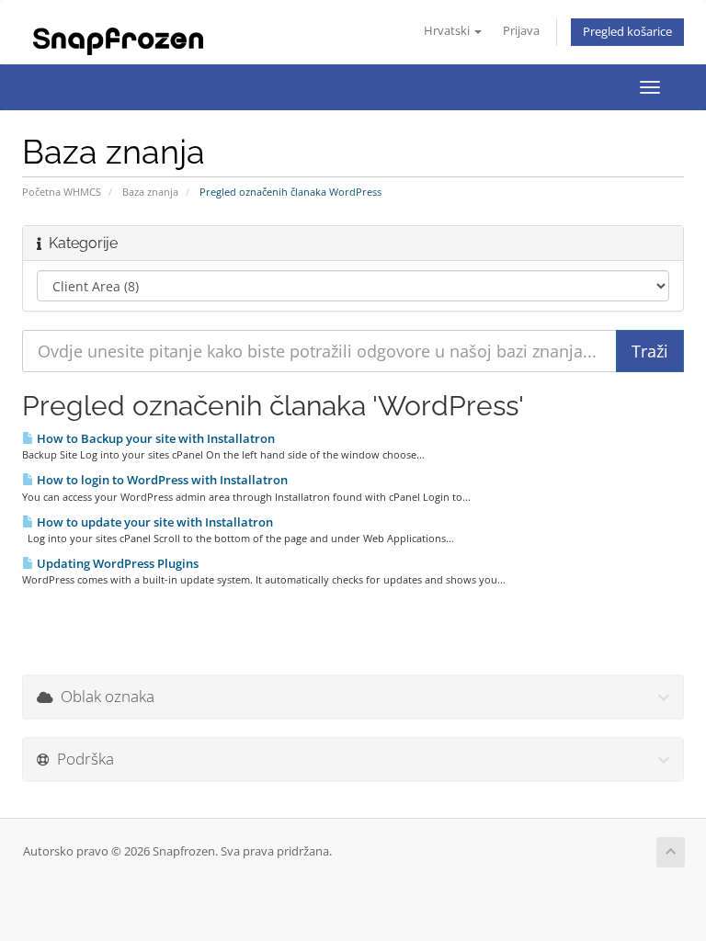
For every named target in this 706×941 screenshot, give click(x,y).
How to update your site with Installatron (153, 522)
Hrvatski (448, 31)
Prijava (521, 31)
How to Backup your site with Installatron (154, 438)
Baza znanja (150, 191)
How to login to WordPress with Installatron (161, 479)
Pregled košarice (627, 32)
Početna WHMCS (61, 191)
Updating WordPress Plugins (116, 563)
